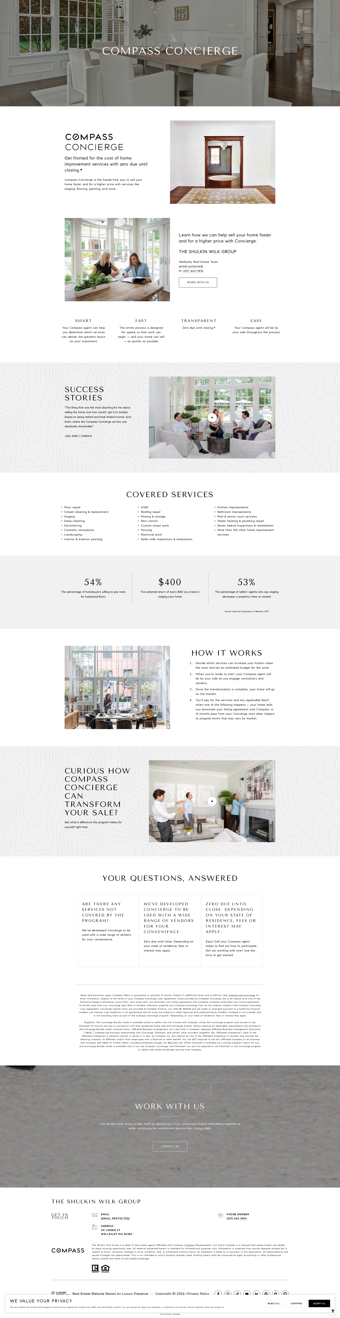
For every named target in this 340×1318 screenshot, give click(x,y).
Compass (189, 1245)
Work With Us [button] (198, 282)
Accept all (319, 1303)
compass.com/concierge (241, 995)
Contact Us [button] (170, 1146)
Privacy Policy (198, 1294)
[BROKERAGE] (285, 1293)
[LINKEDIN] (256, 1293)
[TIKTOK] (237, 1293)
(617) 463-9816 (193, 271)
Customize (296, 1303)
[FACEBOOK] (218, 1293)
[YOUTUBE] (246, 1293)
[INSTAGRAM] (227, 1293)
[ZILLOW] (275, 1293)
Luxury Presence (135, 1294)
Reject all (274, 1303)
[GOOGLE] (266, 1293)
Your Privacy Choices (170, 1314)
